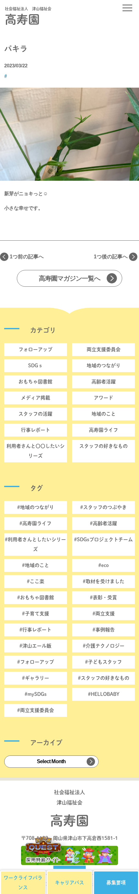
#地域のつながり (35, 507)
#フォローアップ (35, 661)
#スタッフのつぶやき (103, 507)
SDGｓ (35, 365)
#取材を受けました (103, 581)
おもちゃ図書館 (35, 381)
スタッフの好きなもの (103, 446)
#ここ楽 (35, 581)
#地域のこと (35, 565)
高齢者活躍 (103, 381)
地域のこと (103, 413)
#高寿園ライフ (35, 523)
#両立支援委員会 (35, 710)
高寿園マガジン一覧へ (69, 278)
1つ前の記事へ (27, 256)
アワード (103, 397)
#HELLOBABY (103, 694)
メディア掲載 (35, 397)
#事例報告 (103, 629)
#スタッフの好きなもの (103, 678)
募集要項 (116, 882)
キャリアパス (69, 882)
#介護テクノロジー (103, 645)
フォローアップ (35, 349)
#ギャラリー (35, 678)
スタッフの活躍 (35, 413)
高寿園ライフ (103, 430)
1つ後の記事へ (111, 256)
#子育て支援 (35, 613)
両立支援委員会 (104, 349)
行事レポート (35, 430)
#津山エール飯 (35, 645)
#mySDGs (36, 694)
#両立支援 (103, 613)
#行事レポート (35, 629)
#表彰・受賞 (103, 597)
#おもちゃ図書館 (35, 597)
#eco (103, 565)
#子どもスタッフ (103, 661)
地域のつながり (104, 365)
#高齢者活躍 (103, 523)
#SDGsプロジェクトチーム (103, 539)
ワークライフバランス (23, 882)
